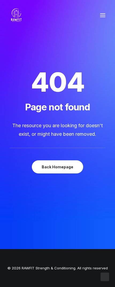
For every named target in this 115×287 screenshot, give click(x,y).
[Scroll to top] (105, 276)
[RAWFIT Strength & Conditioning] (16, 15)
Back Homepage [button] (57, 167)
